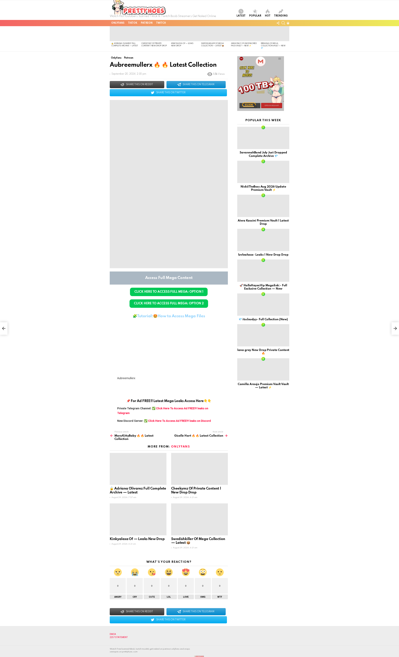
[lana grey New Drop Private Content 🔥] (263, 335)
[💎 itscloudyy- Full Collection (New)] (263, 304)
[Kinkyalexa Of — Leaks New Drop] (185, 33)
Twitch (161, 23)
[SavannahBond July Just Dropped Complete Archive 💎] (263, 138)
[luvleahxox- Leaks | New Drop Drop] (263, 240)
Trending (281, 16)
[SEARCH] (283, 23)
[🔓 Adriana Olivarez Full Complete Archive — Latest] (125, 33)
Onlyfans (117, 23)
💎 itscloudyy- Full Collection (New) (263, 319)
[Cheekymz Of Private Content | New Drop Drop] (155, 33)
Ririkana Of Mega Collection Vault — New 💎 (273, 46)
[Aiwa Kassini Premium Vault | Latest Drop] (263, 206)
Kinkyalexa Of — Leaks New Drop (137, 539)
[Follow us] (278, 23)
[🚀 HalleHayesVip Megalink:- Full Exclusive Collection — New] (263, 270)
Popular (255, 16)
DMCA (113, 634)
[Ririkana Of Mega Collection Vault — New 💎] (274, 33)
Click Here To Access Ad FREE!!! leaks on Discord (179, 420)
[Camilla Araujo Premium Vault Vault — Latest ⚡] (263, 369)
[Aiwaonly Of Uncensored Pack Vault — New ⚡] (244, 33)
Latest (240, 16)
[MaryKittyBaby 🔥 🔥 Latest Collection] (3, 328)
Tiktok (132, 23)
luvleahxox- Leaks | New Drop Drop (263, 254)
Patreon (146, 23)
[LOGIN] (288, 23)
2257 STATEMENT (119, 637)
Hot (267, 16)
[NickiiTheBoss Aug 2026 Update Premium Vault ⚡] (263, 172)
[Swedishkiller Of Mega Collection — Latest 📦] (214, 33)
